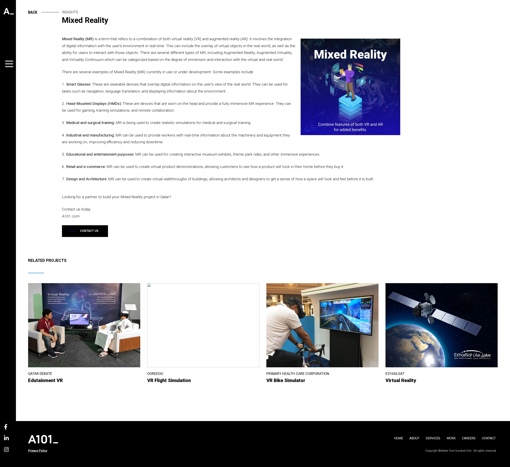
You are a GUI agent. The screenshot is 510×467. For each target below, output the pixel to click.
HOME (398, 438)
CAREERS (469, 438)
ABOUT (414, 438)
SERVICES (433, 438)
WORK (451, 438)
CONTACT (489, 438)
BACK (32, 12)
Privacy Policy (37, 450)
